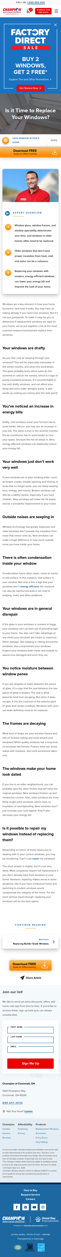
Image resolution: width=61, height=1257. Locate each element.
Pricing (21, 1133)
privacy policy (18, 1234)
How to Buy (30, 1190)
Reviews (6, 1137)
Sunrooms (41, 1133)
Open (54, 140)
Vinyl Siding (41, 1142)
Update (28, 1111)
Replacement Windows (47, 1129)
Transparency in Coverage (30, 1238)
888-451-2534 (12, 1103)
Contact (6, 1129)
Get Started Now (29, 88)
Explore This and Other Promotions (29, 79)
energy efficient (29, 586)
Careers (6, 1133)
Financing (23, 1129)
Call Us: (30, 2)
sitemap (46, 1234)
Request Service (30, 1194)
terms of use (33, 1234)
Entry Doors (42, 1137)
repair (35, 858)
